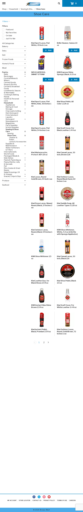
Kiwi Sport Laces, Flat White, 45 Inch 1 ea (40, 44)
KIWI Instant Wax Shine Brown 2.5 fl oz (41, 306)
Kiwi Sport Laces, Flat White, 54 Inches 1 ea (40, 129)
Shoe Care (40, 9)
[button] (24, 46)
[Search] (59, 2)
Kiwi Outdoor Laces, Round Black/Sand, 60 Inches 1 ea (66, 179)
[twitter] (39, 497)
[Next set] (48, 342)
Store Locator (24, 500)
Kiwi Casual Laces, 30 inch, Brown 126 (66, 153)
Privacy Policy (49, 500)
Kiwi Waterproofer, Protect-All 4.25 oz (39, 153)
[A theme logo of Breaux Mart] (33, 4)
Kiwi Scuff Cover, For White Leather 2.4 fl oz (67, 306)
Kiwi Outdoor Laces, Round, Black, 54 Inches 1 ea (41, 232)
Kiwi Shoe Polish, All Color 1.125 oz (65, 103)
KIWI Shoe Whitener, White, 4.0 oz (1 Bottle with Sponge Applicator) (67, 232)
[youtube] (49, 497)
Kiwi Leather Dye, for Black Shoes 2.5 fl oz (40, 282)
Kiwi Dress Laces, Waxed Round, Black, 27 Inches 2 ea (41, 205)
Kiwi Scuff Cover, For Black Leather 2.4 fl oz (66, 129)
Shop (4, 9)
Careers (72, 500)
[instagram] (44, 497)
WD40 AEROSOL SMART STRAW (38, 73)
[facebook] (34, 497)
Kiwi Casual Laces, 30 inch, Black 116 (66, 257)
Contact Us (36, 500)
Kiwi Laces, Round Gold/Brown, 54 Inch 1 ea (41, 178)
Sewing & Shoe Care (29, 9)
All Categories (8, 43)
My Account (12, 500)
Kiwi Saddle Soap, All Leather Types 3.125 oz (67, 204)
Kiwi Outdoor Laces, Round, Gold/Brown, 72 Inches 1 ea (66, 331)
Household (13, 9)
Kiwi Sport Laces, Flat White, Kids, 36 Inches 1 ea (41, 104)
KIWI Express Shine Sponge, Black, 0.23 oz (66, 73)
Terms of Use (62, 500)
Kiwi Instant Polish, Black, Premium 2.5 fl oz (41, 330)
